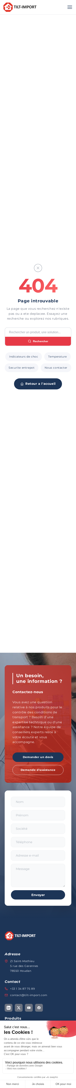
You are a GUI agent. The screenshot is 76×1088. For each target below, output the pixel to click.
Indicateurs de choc (23, 356)
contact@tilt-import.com (28, 995)
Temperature (57, 356)
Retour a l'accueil (40, 384)
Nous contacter (56, 367)
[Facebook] (39, 1008)
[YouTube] (29, 1008)
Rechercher (40, 341)
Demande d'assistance (38, 770)
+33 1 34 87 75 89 (22, 988)
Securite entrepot (21, 367)
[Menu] (70, 7)
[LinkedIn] (8, 1008)
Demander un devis (38, 757)
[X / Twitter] (19, 1008)
